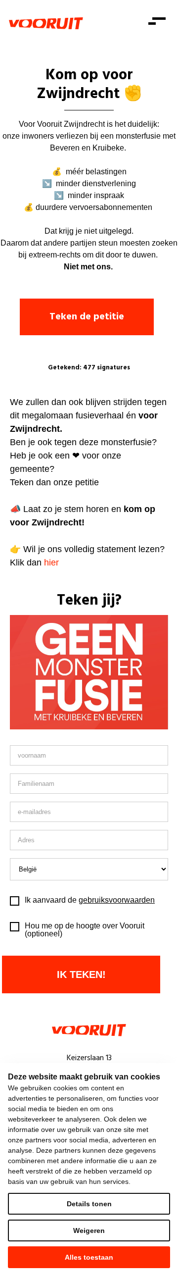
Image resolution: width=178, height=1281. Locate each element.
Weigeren (89, 1230)
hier (51, 562)
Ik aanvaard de (90, 900)
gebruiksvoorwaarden (117, 900)
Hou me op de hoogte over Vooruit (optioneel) (84, 930)
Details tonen (89, 1204)
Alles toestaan (89, 1257)
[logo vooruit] (46, 23)
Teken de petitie (86, 317)
